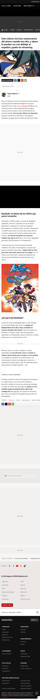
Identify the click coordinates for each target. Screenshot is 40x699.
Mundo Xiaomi (6, 640)
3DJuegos (23, 629)
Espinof (23, 644)
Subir (33, 620)
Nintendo (19, 30)
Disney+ (6, 30)
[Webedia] (35, 1)
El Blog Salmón (24, 666)
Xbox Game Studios (8, 592)
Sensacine (23, 641)
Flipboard (22, 80)
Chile (22, 581)
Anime (18, 400)
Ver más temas (7, 605)
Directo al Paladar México (8, 688)
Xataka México (6, 680)
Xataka (4, 629)
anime (12, 118)
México (23, 585)
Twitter (18, 80)
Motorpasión (24, 653)
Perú (3, 588)
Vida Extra (23, 632)
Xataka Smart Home (7, 637)
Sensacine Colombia (26, 686)
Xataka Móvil (5, 632)
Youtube (17, 565)
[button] (13, 94)
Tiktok (24, 565)
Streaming (27, 400)
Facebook (15, 80)
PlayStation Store (35, 558)
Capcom (4, 595)
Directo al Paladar (6, 653)
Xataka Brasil (5, 683)
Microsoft (24, 592)
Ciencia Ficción (25, 599)
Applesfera (5, 634)
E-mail (25, 80)
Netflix (12, 30)
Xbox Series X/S (29, 6)
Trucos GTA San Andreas (21, 558)
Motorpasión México (26, 688)
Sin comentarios (8, 80)
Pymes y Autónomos (26, 668)
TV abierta (24, 106)
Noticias (11, 400)
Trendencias (5, 666)
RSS (20, 565)
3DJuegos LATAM (25, 680)
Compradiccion (6, 671)
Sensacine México (25, 683)
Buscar (37, 612)
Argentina (5, 581)
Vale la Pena (6, 6)
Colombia (5, 585)
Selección (17, 6)
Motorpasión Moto (25, 656)
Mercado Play (14, 391)
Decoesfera (5, 668)
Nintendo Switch (28, 30)
